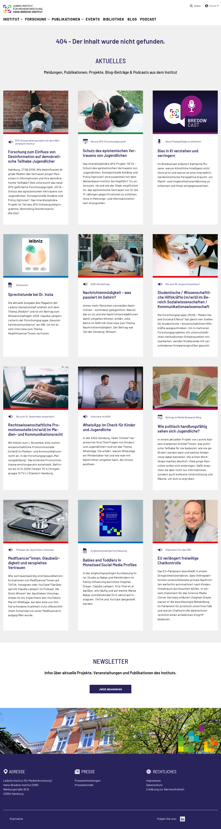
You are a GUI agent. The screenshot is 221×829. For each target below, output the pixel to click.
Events (93, 19)
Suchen (197, 5)
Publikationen (66, 19)
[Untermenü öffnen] (22, 19)
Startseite (16, 818)
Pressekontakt (84, 785)
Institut (11, 19)
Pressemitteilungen (87, 780)
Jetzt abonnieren (110, 689)
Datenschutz (154, 785)
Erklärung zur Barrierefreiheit (165, 789)
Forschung (35, 19)
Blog (132, 19)
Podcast (148, 19)
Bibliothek (113, 19)
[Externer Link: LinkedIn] (182, 819)
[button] (211, 5)
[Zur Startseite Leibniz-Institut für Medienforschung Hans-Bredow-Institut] (23, 12)
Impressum (153, 780)
